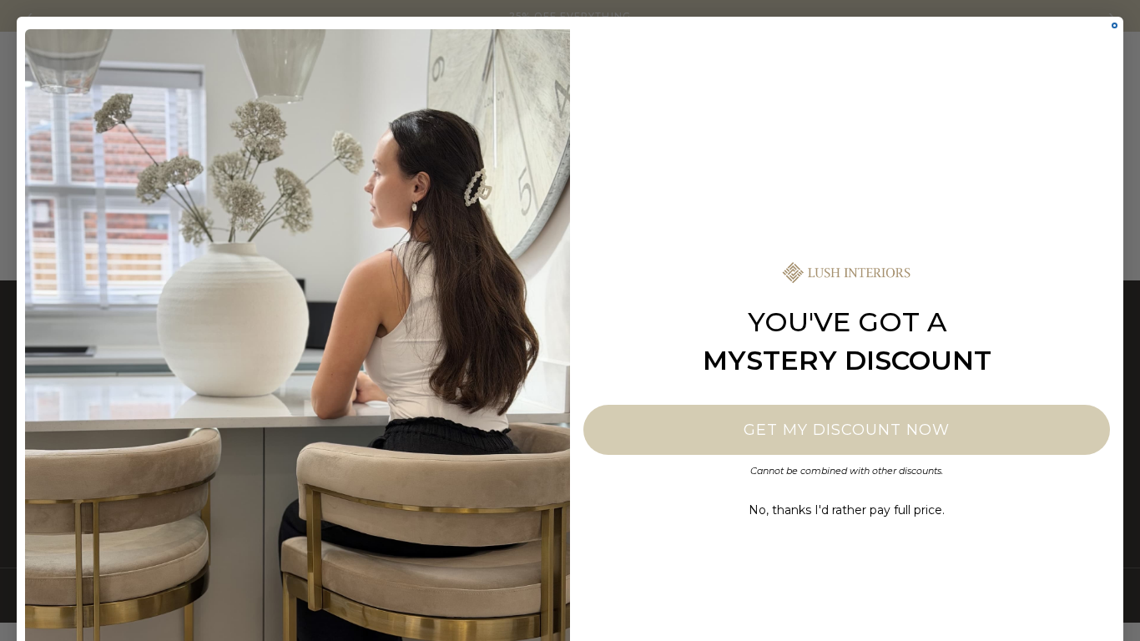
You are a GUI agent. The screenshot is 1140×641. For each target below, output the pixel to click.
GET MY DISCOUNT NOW (847, 430)
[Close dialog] (1114, 25)
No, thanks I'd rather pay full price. (847, 509)
